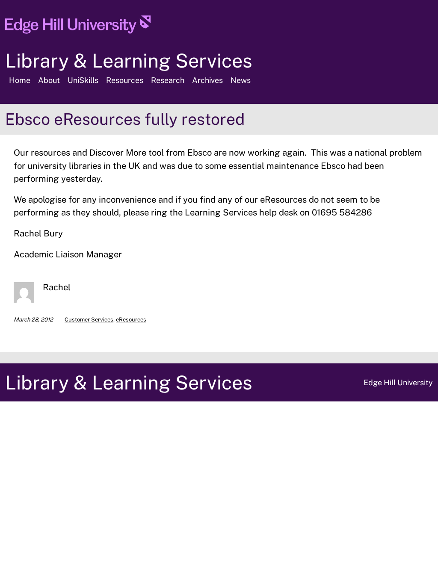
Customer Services (89, 319)
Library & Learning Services (128, 60)
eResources (131, 319)
